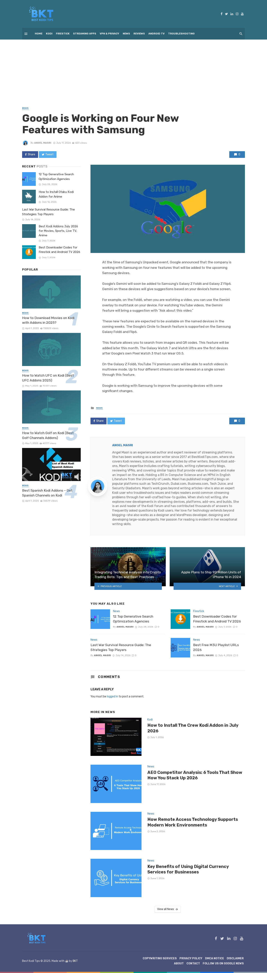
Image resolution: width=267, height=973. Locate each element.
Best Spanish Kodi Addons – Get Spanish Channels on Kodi (47, 492)
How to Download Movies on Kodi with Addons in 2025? (48, 320)
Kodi (49, 33)
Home (38, 33)
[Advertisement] (133, 68)
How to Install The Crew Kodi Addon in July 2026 (192, 728)
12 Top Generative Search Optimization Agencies (133, 618)
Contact (193, 963)
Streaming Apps (84, 33)
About (179, 963)
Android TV (156, 33)
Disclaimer (235, 958)
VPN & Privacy (109, 33)
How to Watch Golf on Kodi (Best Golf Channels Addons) (48, 435)
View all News (165, 909)
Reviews (139, 33)
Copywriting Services (160, 958)
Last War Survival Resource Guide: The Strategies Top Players (120, 647)
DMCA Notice (214, 958)
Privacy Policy (190, 958)
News (126, 33)
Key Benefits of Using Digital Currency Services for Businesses (188, 869)
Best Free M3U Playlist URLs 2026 (216, 647)
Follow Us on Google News (223, 963)
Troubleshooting (181, 33)
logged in (112, 696)
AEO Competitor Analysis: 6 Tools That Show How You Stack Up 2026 (194, 775)
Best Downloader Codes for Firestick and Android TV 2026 (217, 618)
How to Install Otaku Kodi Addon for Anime (56, 194)
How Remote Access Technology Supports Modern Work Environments (192, 822)
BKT (75, 961)
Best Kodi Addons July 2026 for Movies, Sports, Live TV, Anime (58, 231)
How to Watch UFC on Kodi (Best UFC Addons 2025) (48, 377)
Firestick (63, 33)
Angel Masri (42, 142)
